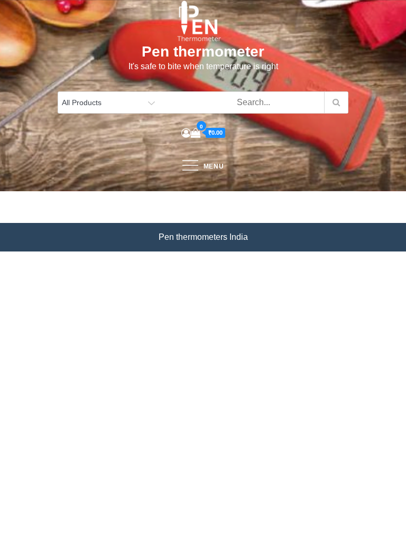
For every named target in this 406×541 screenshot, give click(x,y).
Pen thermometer (203, 51)
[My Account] (186, 133)
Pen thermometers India (203, 236)
